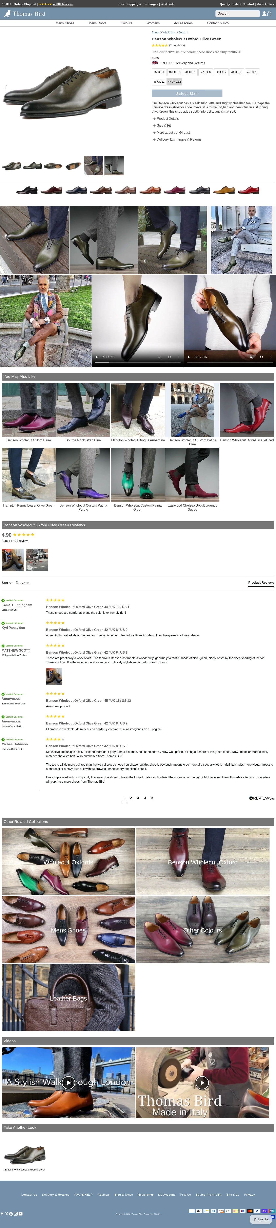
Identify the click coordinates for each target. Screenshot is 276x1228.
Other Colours (202, 930)
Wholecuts (169, 32)
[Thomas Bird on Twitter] (6, 1213)
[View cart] (269, 14)
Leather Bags (68, 998)
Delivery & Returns (56, 1194)
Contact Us (29, 1194)
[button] (13, 560)
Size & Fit (164, 125)
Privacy (249, 1194)
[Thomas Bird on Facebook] (2, 1213)
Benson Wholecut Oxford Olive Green (24, 1169)
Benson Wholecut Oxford (203, 862)
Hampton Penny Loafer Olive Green (28, 505)
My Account (166, 1194)
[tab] (261, 583)
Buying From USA (209, 1194)
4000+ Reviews (63, 4)
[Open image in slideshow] (34, 240)
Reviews (104, 1194)
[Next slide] (120, 88)
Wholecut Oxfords (68, 862)
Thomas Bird (137, 1214)
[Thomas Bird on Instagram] (16, 1213)
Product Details (168, 118)
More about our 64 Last (173, 132)
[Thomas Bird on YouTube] (21, 1213)
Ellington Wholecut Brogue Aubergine (138, 440)
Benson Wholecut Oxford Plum (29, 440)
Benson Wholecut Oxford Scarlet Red (247, 440)
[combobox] (237, 13)
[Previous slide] (6, 88)
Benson (183, 32)
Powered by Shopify (152, 1214)
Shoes (156, 32)
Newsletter (145, 1194)
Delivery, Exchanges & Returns (179, 139)
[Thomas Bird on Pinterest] (11, 1213)
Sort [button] (5, 583)
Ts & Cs (185, 1194)
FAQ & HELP (83, 1194)
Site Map (232, 1194)
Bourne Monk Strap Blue (83, 440)
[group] (23, 535)
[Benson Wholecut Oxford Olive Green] (12, 166)
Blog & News (124, 1194)
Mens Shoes (68, 930)
